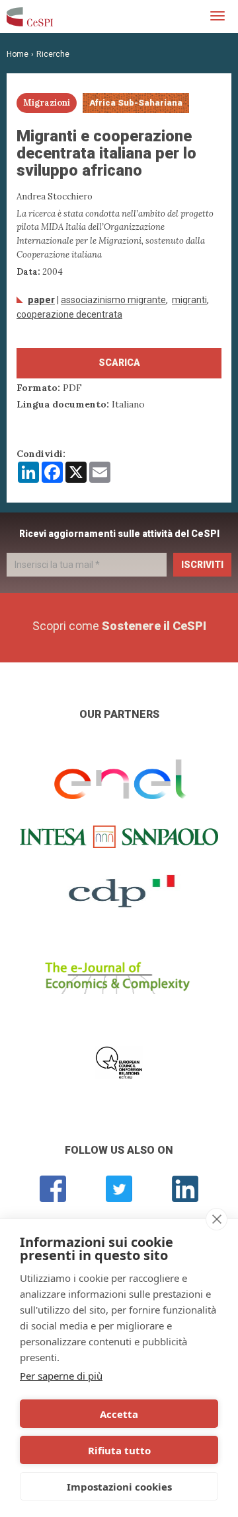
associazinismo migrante (113, 300)
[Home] (30, 16)
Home (17, 54)
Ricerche (52, 54)
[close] (216, 1219)
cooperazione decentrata (69, 314)
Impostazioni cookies (119, 1486)
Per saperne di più (61, 1375)
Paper (41, 300)
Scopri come (119, 626)
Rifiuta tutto (119, 1450)
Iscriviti (202, 564)
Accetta (119, 1414)
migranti (189, 300)
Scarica (119, 362)
